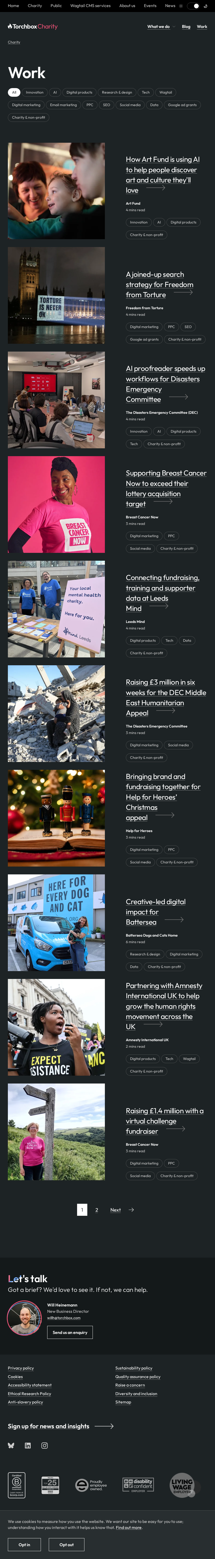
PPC (90, 104)
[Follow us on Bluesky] (11, 1445)
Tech (146, 92)
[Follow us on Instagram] (44, 1445)
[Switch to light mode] (193, 6)
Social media (130, 104)
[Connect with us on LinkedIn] (28, 1445)
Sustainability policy (133, 1368)
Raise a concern (130, 1385)
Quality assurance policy (137, 1376)
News (170, 5)
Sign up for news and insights (48, 1426)
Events (150, 5)
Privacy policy (21, 1368)
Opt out (67, 1544)
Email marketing (63, 104)
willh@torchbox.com (63, 1317)
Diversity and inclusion (136, 1393)
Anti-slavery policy (25, 1402)
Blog (186, 26)
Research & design (117, 92)
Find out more (129, 1527)
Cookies (15, 1376)
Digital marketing (26, 104)
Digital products (79, 92)
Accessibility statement (30, 1385)
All (14, 92)
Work (202, 26)
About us (127, 5)
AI (55, 92)
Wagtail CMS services (90, 5)
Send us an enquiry (70, 1332)
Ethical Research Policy (29, 1393)
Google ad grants (182, 104)
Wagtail (165, 92)
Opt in (24, 1544)
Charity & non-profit (28, 117)
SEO (106, 104)
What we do (158, 26)
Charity (35, 5)
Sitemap (123, 1402)
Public (56, 5)
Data (154, 104)
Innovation (35, 92)
